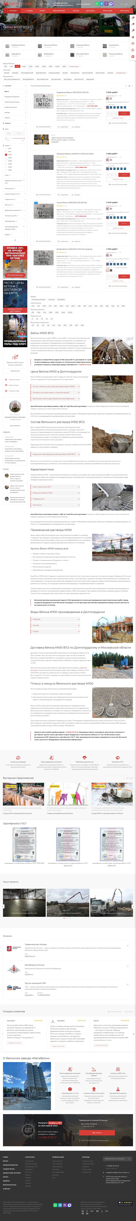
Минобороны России (34, 965)
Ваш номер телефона (89, 1124)
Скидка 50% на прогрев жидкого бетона (107, 813)
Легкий (36, 625)
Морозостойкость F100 (42, 493)
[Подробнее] (128, 946)
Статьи (6, 469)
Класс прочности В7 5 (42, 487)
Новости (6, 432)
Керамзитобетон (10, 1165)
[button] (64, 918)
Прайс (5, 1157)
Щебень (6, 1181)
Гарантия (85, 1166)
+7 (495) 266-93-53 (43, 995)
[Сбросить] (15, 240)
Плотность (37, 505)
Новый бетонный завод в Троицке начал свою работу (14, 450)
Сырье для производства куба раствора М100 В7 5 (54, 454)
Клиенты (28, 1183)
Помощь (86, 1157)
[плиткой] (126, 85)
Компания (29, 1157)
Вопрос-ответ (86, 1169)
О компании (29, 1161)
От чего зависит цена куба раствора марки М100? (54, 386)
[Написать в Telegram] (102, 4)
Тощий (35, 631)
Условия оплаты (87, 1161)
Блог (53, 1177)
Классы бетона (57, 1164)
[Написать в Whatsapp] (97, 4)
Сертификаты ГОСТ (31, 1166)
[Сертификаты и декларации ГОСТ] (27, 4)
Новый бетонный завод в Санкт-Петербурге (13, 440)
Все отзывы (129, 1011)
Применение (86, 1172)
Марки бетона (57, 1161)
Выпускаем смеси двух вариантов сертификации (54, 399)
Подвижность (39, 499)
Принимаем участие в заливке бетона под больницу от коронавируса (15, 461)
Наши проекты (57, 1166)
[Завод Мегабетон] (27, 1086)
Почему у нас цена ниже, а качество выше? (51, 393)
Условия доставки (88, 1164)
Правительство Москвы (36, 944)
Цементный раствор (12, 1173)
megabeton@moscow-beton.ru (63, 5)
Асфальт (6, 1189)
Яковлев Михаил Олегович (15, 417)
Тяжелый (36, 619)
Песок (5, 1177)
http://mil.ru (29, 974)
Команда (28, 1177)
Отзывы (27, 1180)
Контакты (28, 1172)
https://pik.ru (29, 995)
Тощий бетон (9, 1169)
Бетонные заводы (31, 1164)
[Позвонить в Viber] (106, 4)
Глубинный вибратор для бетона (60, 813)
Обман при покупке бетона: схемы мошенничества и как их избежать (17, 489)
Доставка (55, 1175)
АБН (117, 723)
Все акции (129, 778)
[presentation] (2, 906)
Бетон (5, 1161)
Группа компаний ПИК (35, 983)
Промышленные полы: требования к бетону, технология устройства (17, 500)
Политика (55, 1169)
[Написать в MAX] (111, 4)
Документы (29, 1169)
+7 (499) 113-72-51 (60, 3)
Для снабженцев (58, 1172)
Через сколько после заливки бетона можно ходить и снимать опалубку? (63, 140)
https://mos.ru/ (30, 956)
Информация (58, 1157)
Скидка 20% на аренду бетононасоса (17, 813)
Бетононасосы (9, 1185)
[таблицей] (132, 85)
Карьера (28, 1186)
